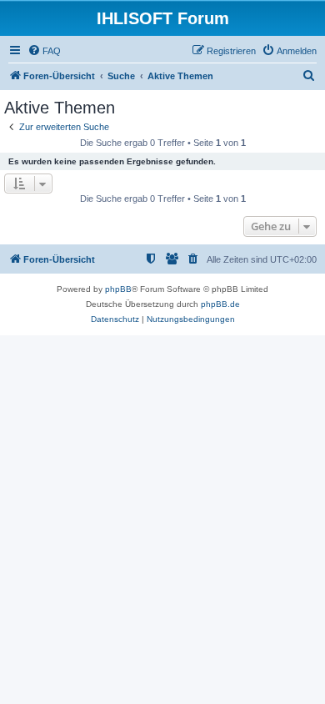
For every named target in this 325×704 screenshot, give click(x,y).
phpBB (118, 289)
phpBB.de (220, 304)
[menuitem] (44, 51)
